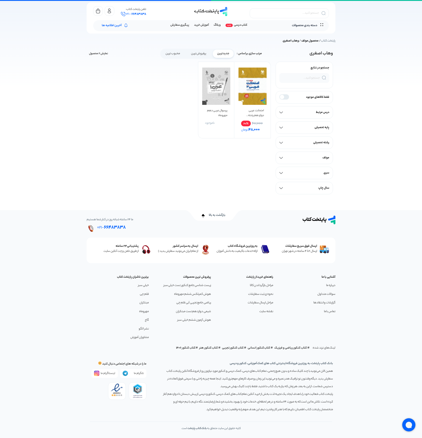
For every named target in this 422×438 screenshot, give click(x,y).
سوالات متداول (326, 294)
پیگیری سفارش (179, 25)
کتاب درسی (240, 25)
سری (326, 172)
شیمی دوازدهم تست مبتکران (193, 311)
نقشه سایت (266, 311)
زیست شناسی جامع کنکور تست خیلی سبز (187, 285)
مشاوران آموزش (139, 337)
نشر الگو (144, 328)
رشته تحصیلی (321, 142)
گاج (147, 320)
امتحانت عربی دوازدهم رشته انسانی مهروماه (255, 113)
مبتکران (144, 302)
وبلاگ (217, 25)
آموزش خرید (201, 25)
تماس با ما (329, 311)
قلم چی (144, 294)
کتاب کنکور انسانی (259, 347)
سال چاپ (323, 188)
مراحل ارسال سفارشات (260, 302)
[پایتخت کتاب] (211, 11)
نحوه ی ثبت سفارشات (260, 294)
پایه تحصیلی (322, 127)
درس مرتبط (322, 112)
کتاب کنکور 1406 (185, 347)
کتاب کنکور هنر (208, 347)
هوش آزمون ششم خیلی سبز (194, 320)
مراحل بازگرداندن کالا (261, 285)
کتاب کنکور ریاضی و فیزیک (290, 347)
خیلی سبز (143, 285)
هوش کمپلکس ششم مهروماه (192, 294)
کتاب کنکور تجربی (233, 347)
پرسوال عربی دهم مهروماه (217, 113)
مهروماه (144, 311)
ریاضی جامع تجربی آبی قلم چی (193, 302)
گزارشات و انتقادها (324, 302)
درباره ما (330, 285)
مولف (325, 157)
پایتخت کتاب (328, 40)
